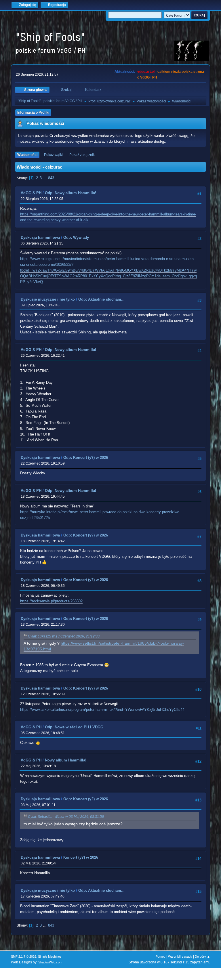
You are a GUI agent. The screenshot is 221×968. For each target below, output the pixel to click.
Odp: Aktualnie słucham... (101, 299)
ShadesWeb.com (50, 962)
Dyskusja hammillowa (40, 237)
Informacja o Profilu (33, 112)
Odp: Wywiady (76, 237)
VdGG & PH (31, 193)
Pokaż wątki (53, 155)
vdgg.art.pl (146, 72)
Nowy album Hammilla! (65, 760)
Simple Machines (50, 956)
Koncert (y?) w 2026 (80, 857)
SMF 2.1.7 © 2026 (23, 956)
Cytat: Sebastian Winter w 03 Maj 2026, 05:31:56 (66, 817)
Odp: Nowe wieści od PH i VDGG (74, 727)
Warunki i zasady (180, 956)
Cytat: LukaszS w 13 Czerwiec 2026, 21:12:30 (64, 636)
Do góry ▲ (202, 956)
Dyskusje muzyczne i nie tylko (48, 299)
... (45, 178)
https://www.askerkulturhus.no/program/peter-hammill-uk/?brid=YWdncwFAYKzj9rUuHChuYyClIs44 (102, 709)
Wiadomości (27, 155)
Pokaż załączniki (82, 155)
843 (51, 178)
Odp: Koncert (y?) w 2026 (85, 457)
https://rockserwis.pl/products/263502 (51, 601)
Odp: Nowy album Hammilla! (70, 193)
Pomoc (160, 956)
